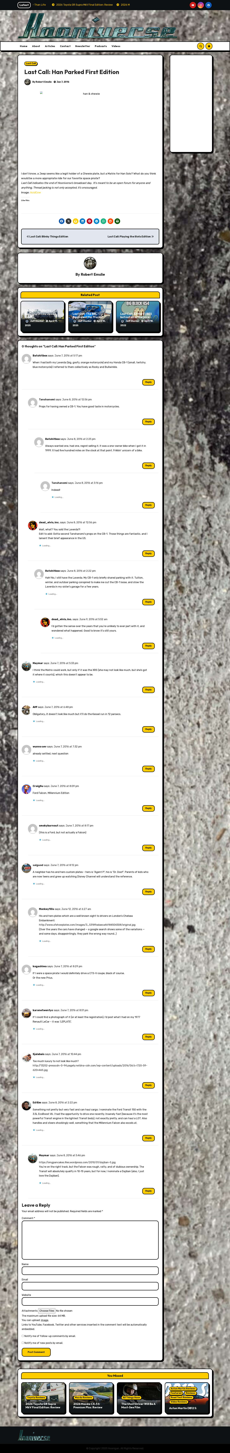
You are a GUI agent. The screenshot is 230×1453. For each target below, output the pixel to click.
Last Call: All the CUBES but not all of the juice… (136, 315)
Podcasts (101, 46)
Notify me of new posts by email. (43, 1342)
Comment (28, 1218)
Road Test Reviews (181, 1397)
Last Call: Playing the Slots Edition (129, 236)
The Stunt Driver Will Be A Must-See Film (138, 1405)
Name (25, 1264)
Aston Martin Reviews (183, 1388)
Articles (50, 46)
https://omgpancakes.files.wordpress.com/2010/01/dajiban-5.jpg (77, 1162)
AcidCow (35, 192)
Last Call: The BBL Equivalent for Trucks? (88, 315)
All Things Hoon (131, 1397)
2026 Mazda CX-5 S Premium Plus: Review (87, 1405)
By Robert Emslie (42, 82)
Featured (176, 1393)
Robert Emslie (93, 274)
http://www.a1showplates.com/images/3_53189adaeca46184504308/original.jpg (87, 924)
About (36, 46)
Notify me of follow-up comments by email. (50, 1336)
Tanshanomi (47, 399)
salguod (38, 865)
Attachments (30, 1310)
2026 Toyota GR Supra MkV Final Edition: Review (43, 1405)
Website (26, 1295)
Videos (116, 46)
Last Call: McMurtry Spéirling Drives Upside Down (40, 314)
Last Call (31, 63)
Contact (65, 46)
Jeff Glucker (37, 321)
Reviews (190, 1393)
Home (23, 46)
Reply (148, 382)
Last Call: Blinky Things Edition (48, 236)
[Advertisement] (191, 104)
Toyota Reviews (36, 1397)
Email (25, 1279)
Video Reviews (179, 1402)
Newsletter (82, 46)
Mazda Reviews (83, 1397)
